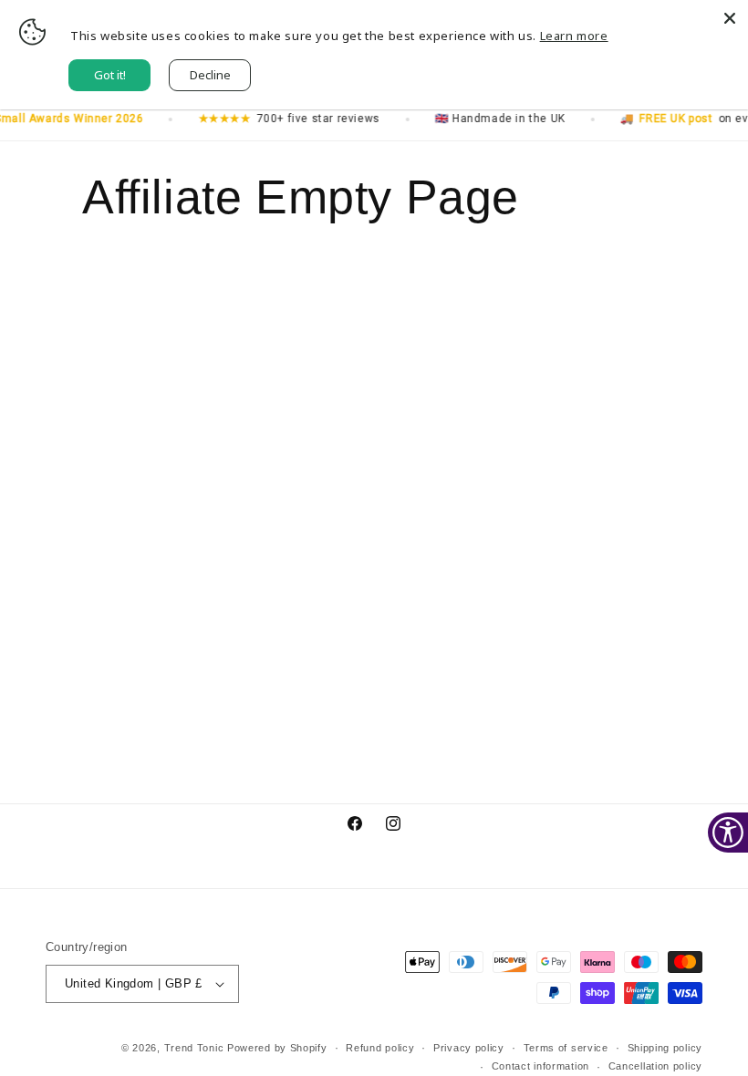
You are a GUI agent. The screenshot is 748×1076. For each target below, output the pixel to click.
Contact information (540, 1065)
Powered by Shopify (277, 1047)
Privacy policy (468, 1047)
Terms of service (566, 1047)
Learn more (574, 35)
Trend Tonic (195, 1047)
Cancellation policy (655, 1065)
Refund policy (380, 1047)
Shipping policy (665, 1047)
